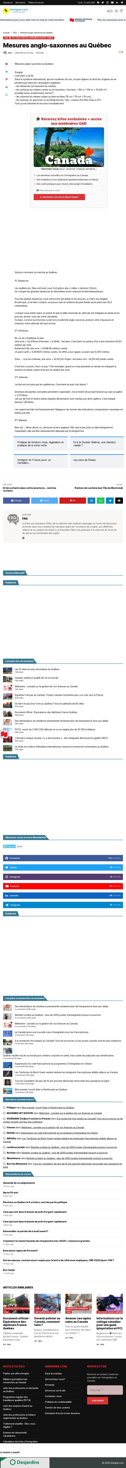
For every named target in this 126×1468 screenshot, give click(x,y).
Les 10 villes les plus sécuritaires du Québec (37, 669)
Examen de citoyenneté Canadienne (15, 1434)
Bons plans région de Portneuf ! (20, 1250)
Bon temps (9, 1270)
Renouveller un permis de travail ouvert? (25, 1231)
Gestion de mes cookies (57, 1407)
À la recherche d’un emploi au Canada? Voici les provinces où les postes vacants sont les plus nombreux (68, 1040)
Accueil (6, 32)
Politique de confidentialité (58, 1402)
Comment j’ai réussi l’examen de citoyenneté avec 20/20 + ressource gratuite (46, 1241)
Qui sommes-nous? (55, 1379)
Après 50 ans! (10, 1192)
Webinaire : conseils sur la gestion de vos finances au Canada (46, 686)
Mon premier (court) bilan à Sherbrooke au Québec (41, 1089)
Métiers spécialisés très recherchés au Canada (15, 1381)
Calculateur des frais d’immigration (20, 1441)
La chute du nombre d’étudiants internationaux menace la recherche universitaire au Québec (62, 746)
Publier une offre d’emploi (16, 1373)
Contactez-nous (53, 1396)
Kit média (49, 1385)
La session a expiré (10, 1452)
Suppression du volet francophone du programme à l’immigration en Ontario (53, 1063)
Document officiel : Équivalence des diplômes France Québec (46, 712)
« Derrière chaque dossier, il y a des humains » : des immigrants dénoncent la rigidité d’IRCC (61, 738)
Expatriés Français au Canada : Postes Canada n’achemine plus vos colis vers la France (59, 695)
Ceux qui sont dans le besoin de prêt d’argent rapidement (35, 1212)
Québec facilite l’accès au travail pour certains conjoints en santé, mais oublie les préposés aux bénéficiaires (58, 1055)
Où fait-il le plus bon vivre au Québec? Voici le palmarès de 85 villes (49, 703)
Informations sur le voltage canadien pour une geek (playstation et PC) (109, 1323)
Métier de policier (45, 1312)
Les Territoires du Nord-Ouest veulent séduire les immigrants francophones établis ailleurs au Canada (66, 1072)
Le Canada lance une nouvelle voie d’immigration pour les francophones (52, 1032)
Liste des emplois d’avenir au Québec (17, 1407)
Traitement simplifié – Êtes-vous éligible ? (19, 1425)
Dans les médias (53, 1373)
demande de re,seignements (19, 1183)
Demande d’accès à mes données (62, 1413)
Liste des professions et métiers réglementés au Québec (19, 1416)
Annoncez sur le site (55, 1390)
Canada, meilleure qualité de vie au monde (36, 677)
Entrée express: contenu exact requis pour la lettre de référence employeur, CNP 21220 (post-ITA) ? (58, 1260)
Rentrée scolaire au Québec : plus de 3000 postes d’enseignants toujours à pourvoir (58, 1015)
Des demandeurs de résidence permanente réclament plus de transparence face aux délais (61, 720)
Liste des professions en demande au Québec (20, 1390)
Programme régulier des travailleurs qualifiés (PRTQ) (17, 1398)
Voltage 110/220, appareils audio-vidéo (32, 38)
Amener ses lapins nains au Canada (78, 1320)
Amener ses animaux (77, 1308)
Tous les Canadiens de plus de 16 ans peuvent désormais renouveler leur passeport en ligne (62, 1081)
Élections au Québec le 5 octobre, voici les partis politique (35, 1202)
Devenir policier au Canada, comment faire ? (47, 1322)
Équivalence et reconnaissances (17, 1308)
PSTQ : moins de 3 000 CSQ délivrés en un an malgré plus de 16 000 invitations (55, 729)
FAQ (15, 32)
